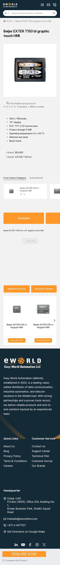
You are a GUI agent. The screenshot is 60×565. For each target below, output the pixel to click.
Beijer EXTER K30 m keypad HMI (29, 189)
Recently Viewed (44, 289)
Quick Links (10, 438)
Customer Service (43, 438)
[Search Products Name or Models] (54, 13)
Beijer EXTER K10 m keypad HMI (43, 326)
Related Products (16, 289)
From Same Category (14, 177)
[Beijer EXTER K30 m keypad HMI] (11, 191)
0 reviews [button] (22, 106)
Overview (24, 218)
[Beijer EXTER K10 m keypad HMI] (43, 309)
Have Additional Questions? (23, 103)
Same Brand (36, 177)
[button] (14, 560)
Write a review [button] (37, 106)
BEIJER (19, 152)
